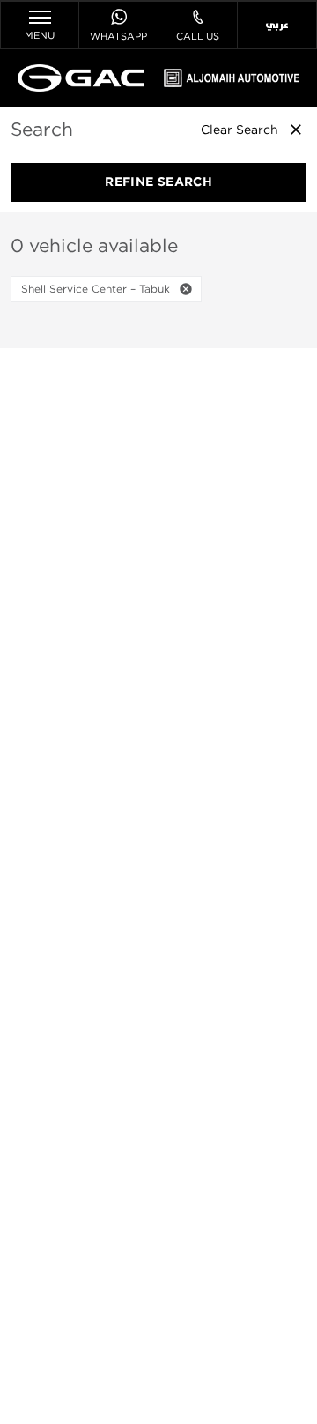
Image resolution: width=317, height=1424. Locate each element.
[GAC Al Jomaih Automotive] (81, 78)
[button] (185, 289)
